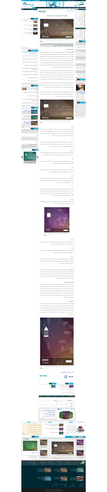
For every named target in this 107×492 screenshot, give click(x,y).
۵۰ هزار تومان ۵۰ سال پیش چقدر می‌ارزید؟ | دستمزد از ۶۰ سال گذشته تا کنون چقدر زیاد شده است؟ (64, 386)
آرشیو (33, 0)
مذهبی (37, 146)
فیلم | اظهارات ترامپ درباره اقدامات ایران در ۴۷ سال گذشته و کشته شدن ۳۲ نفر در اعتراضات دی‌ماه (40, 470)
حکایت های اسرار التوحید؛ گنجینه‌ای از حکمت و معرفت (30, 58)
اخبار (53, 7)
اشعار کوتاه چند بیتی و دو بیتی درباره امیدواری (31, 65)
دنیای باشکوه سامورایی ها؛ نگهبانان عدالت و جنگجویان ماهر (29, 63)
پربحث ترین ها (74, 7)
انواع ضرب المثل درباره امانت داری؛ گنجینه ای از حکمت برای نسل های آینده (29, 69)
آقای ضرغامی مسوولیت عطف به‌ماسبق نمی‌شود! (30, 92)
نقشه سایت (64, 485)
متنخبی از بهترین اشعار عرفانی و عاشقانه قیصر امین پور (30, 74)
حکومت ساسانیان (49, 131)
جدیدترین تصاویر (81, 474)
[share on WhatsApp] (43, 11)
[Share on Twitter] (40, 11)
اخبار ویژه (78, 7)
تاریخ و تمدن (68, 11)
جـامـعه (37, 138)
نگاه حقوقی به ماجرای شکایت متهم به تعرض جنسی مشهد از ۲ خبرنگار (30, 100)
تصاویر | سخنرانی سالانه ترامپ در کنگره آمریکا (57, 478)
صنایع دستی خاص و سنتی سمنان (32, 80)
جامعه (69, 461)
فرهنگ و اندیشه (72, 11)
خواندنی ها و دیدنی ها (32, 461)
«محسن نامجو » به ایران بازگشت (28, 21)
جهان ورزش (59, 464)
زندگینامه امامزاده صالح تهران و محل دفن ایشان (49, 410)
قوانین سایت (80, 485)
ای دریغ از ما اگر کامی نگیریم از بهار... (32, 95)
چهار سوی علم (42, 461)
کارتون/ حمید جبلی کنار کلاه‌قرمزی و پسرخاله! (30, 162)
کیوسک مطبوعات (57, 7)
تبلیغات (26, 0)
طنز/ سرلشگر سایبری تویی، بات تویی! (32, 457)
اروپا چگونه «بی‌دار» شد (27, 116)
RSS (65, 486)
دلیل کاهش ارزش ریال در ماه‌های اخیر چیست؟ (67, 392)
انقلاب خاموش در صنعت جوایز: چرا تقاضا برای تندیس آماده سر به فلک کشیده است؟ (29, 53)
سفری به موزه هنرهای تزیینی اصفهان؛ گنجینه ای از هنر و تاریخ (29, 72)
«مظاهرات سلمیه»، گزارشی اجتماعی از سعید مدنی (26, 122)
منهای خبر (69, 7)
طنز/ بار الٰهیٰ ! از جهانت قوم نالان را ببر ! (32, 456)
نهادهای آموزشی (59, 461)
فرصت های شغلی (54, 485)
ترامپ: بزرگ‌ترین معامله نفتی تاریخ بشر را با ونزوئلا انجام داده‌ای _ (66, 9)
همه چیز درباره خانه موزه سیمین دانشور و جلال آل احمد (30, 55)
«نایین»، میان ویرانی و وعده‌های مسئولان (28, 25)
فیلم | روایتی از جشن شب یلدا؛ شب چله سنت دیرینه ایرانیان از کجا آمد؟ (80, 447)
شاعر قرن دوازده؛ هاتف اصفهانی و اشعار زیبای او (34, 429)
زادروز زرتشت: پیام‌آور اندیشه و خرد (53, 432)
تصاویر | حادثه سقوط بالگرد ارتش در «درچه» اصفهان (41, 478)
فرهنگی (35, 85)
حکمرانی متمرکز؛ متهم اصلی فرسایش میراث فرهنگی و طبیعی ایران (32, 89)
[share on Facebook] (45, 11)
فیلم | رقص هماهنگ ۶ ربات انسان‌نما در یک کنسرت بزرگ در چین (64, 455)
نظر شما (55, 400)
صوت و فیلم (80, 486)
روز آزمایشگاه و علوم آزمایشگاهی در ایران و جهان (52, 428)
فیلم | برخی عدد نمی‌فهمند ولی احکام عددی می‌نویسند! (43, 457)
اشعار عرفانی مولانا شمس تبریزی (37, 434)
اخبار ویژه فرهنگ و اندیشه (25, 47)
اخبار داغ (81, 7)
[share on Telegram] (41, 11)
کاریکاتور (36, 150)
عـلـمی (37, 142)
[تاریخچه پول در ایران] (57, 29)
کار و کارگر (74, 464)
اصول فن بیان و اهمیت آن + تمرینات (32, 77)
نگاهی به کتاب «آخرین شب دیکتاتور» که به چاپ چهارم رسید (26, 111)
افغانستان (34, 464)
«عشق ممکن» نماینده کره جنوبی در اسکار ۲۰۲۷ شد (28, 29)
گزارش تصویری (72, 486)
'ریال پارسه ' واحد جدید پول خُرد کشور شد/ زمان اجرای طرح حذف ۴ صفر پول (66, 389)
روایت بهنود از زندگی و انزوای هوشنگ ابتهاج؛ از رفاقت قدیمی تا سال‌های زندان (80, 92)
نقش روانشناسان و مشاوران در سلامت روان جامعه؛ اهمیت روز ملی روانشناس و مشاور (51, 425)
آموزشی (37, 135)
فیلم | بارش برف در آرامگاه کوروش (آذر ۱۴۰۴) (80, 457)
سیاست (75, 461)
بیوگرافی (61, 7)
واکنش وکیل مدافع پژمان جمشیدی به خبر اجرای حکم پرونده (28, 33)
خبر (83, 41)
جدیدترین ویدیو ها (80, 466)
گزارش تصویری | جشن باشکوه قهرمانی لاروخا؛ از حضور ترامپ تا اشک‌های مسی (73, 479)
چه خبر (35, 128)
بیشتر (23, 106)
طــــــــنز (34, 438)
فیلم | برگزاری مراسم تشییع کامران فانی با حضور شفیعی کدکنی (43, 447)
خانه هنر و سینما (50, 461)
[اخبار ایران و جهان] (79, 6)
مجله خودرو (42, 464)
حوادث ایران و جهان (67, 464)
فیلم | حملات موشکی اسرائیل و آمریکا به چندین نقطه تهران (56, 470)
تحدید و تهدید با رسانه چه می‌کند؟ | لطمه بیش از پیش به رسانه (29, 103)
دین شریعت (51, 464)
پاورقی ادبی (26, 438)
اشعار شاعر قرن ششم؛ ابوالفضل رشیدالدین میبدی (34, 431)
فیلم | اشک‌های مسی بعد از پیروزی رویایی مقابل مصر (72, 470)
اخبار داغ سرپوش (78, 77)
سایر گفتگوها (78, 100)
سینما (37, 131)
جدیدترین (42, 396)
